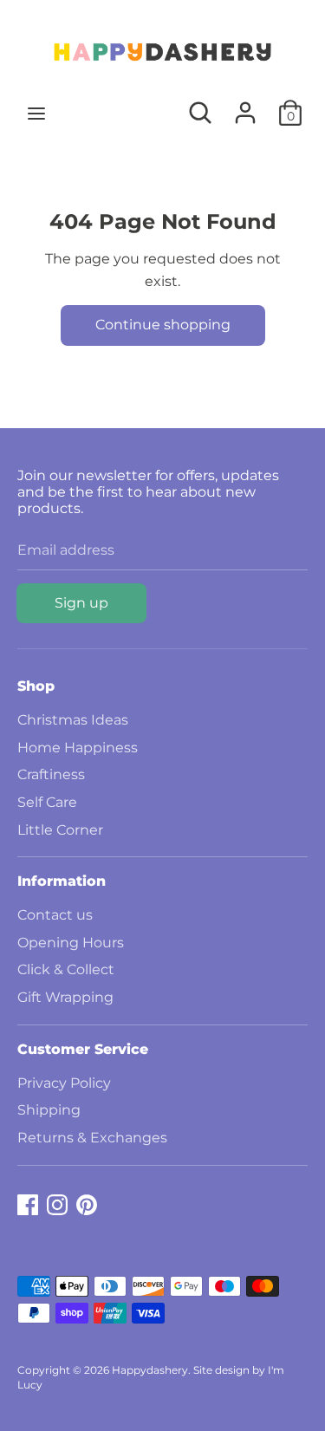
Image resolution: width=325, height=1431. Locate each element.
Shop (36, 686)
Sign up (81, 603)
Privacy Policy (64, 1083)
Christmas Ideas (72, 720)
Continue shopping (163, 324)
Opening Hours (70, 942)
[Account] (245, 106)
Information (61, 881)
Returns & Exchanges (92, 1137)
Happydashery (150, 1369)
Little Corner (60, 830)
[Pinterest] (86, 1202)
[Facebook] (27, 1202)
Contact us (55, 915)
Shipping (49, 1110)
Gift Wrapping (65, 997)
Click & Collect (65, 969)
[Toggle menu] (36, 113)
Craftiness (51, 774)
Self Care (47, 802)
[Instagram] (57, 1202)
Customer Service (82, 1049)
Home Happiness (77, 747)
